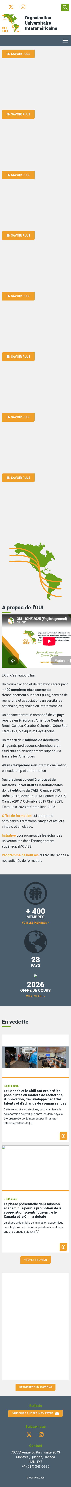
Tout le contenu (35, 1259)
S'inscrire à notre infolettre (35, 1413)
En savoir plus (18, 54)
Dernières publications (35, 1387)
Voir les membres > (35, 922)
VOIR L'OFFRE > (35, 996)
